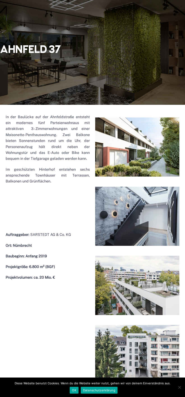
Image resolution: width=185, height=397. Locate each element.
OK (74, 390)
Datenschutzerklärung (99, 390)
